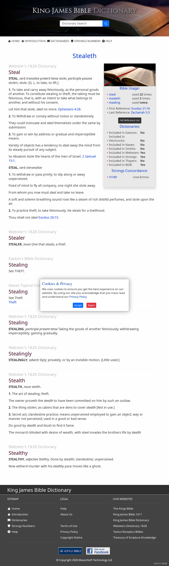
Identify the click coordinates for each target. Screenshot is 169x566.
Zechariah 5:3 (140, 112)
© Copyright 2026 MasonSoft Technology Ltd (84, 560)
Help (108, 41)
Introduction (35, 41)
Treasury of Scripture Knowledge (134, 537)
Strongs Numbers (87, 41)
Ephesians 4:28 (69, 109)
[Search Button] (105, 23)
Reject (91, 305)
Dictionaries (59, 41)
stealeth (114, 98)
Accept (78, 305)
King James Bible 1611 (127, 514)
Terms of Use (68, 526)
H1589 (113, 177)
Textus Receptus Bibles (128, 532)
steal (112, 94)
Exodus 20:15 (48, 217)
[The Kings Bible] (71, 551)
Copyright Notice (71, 537)
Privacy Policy (69, 532)
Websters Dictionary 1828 (130, 526)
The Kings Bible (123, 508)
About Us (66, 514)
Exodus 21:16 (140, 108)
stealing (114, 102)
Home (15, 41)
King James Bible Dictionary (131, 520)
